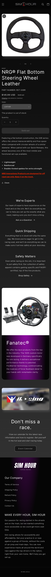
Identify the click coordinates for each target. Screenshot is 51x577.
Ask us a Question (24, 220)
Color (4, 102)
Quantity (5, 117)
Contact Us (9, 506)
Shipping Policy (11, 490)
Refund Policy (10, 495)
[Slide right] (30, 63)
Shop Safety (23, 275)
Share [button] (7, 183)
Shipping (4, 98)
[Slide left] (20, 63)
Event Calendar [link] (25, 448)
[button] (3, 4)
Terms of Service (12, 484)
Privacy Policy (11, 500)
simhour (28, 571)
